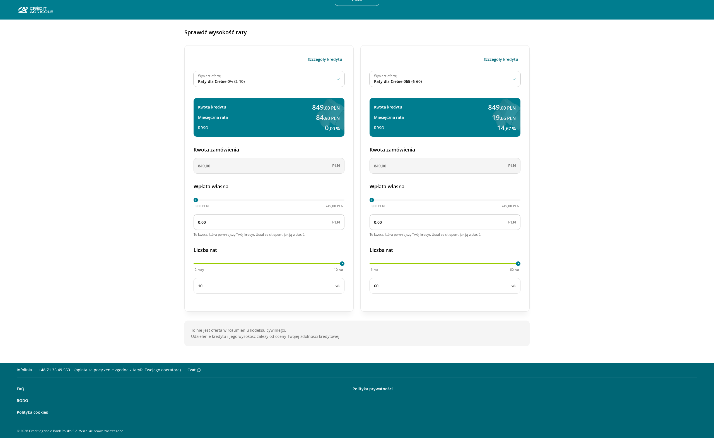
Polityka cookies (32, 412)
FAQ (20, 388)
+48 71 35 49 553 (54, 369)
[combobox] (269, 79)
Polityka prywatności (373, 388)
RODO (22, 400)
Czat (191, 369)
